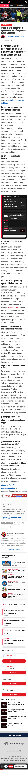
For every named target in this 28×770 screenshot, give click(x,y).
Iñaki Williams (14, 308)
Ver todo (22, 604)
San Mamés (20, 529)
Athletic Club (5, 524)
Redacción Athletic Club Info (16, 36)
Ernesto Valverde (15, 524)
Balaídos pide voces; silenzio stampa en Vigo (16, 710)
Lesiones (4, 529)
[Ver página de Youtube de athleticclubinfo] (20, 750)
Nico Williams (12, 529)
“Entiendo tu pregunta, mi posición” (15, 724)
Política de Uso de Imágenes (7, 758)
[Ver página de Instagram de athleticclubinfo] (14, 750)
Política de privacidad (16, 756)
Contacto (6, 760)
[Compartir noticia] (2, 766)
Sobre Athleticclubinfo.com (21, 758)
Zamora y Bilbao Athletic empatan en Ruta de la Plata (16, 703)
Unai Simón (6, 220)
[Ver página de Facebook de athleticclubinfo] (8, 750)
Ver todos (5, 557)
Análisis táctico (18, 522)
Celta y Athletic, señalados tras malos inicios (17, 717)
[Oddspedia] (14, 735)
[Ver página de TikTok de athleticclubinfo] (17, 750)
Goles (12, 527)
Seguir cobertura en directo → (14, 236)
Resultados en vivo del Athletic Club (17, 760)
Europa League (5, 527)
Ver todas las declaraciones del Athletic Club (11, 518)
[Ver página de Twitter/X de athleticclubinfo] (11, 750)
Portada (8, 756)
